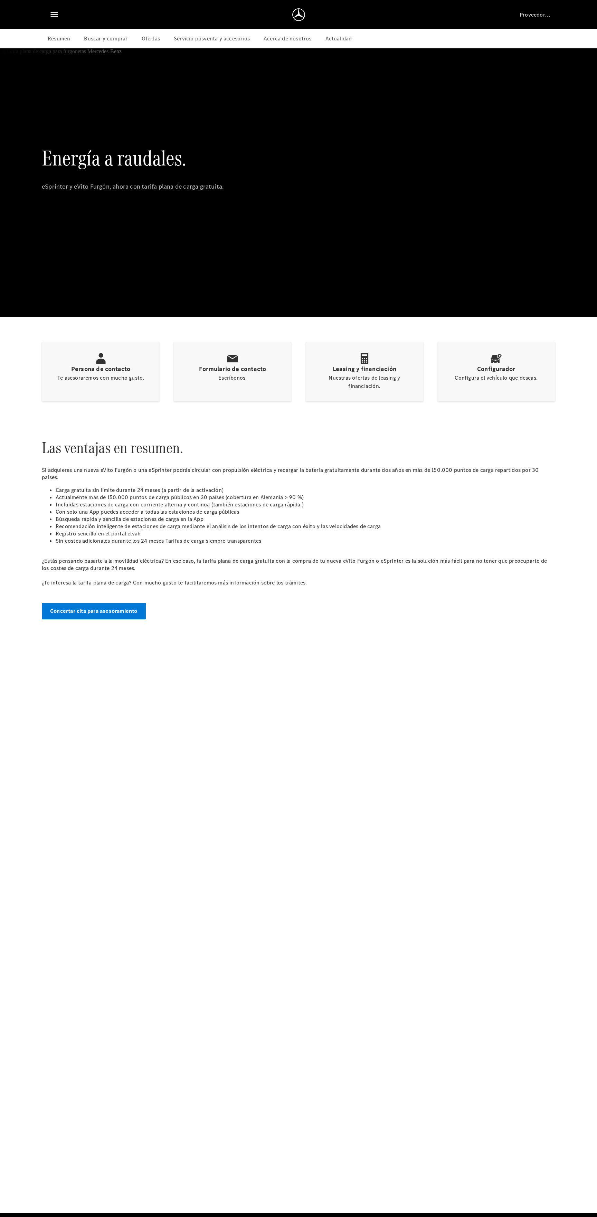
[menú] (54, 14)
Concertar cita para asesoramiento (94, 611)
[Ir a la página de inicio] (298, 14)
